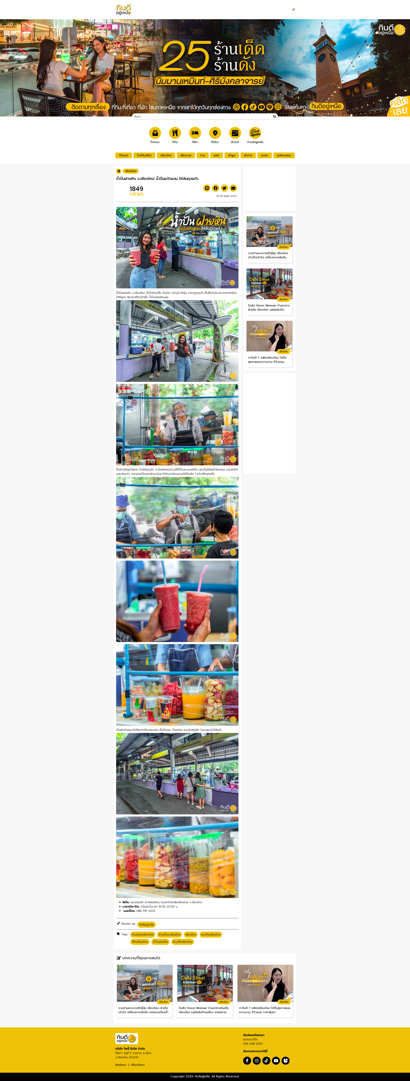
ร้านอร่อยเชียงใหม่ (143, 934)
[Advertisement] (270, 188)
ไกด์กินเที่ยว (144, 155)
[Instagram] (257, 1061)
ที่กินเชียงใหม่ (140, 942)
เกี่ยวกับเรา (138, 1065)
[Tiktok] (266, 1061)
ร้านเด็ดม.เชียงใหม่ (169, 934)
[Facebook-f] (247, 1061)
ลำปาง (248, 155)
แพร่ (216, 155)
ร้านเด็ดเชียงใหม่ (182, 942)
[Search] (274, 116)
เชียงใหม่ (166, 155)
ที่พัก (195, 142)
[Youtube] (276, 1061)
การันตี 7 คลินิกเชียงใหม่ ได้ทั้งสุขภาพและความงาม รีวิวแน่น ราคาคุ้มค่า (267, 360)
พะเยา (264, 155)
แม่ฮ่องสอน (284, 155)
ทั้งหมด (155, 142)
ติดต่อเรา (121, 1065)
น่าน (202, 155)
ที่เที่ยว (215, 142)
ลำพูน (231, 155)
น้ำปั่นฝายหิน (160, 942)
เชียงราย (185, 155)
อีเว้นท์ (235, 142)
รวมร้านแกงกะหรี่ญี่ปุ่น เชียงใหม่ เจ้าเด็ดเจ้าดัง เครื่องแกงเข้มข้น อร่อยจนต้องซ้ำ (268, 255)
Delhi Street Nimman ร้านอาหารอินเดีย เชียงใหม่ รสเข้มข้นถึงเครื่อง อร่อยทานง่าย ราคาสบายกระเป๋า (269, 307)
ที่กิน (175, 142)
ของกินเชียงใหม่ (210, 934)
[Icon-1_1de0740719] (286, 1061)
